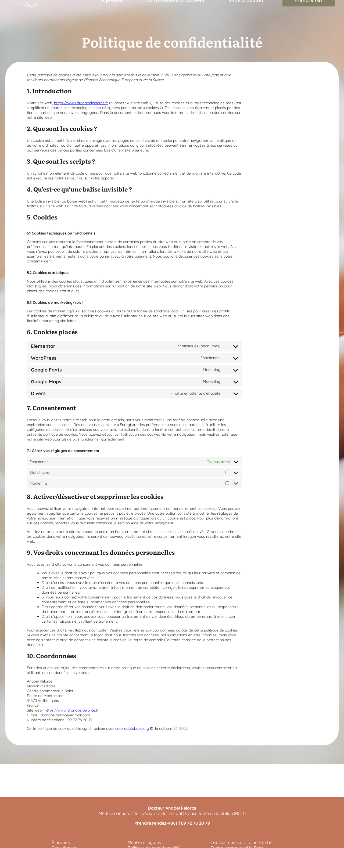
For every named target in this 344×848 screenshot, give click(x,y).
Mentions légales (144, 842)
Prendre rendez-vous (156, 823)
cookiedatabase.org (132, 728)
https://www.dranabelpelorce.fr (81, 102)
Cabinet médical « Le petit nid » (240, 842)
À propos (61, 842)
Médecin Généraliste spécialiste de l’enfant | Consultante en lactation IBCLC (172, 813)
